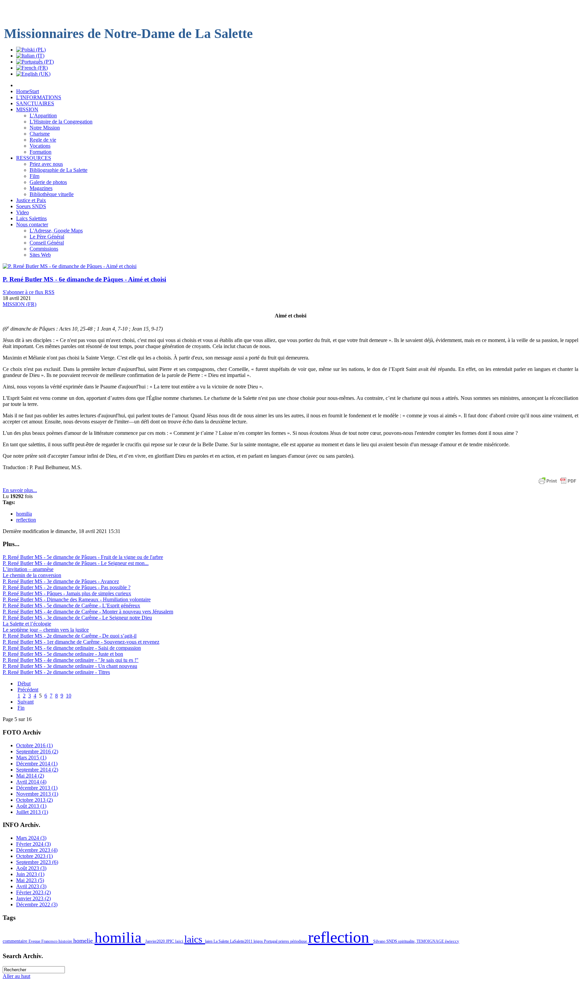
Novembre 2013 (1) (37, 794)
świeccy (452, 941)
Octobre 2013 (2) (34, 800)
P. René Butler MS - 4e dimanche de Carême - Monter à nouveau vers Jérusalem (88, 611)
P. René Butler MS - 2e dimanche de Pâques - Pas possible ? (66, 587)
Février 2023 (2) (33, 892)
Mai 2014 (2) (30, 776)
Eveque (35, 941)
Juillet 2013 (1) (32, 812)
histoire (66, 941)
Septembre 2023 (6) (37, 862)
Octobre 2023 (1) (34, 856)
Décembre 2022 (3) (36, 904)
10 (68, 695)
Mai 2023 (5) (30, 880)
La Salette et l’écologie (27, 624)
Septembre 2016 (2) (37, 751)
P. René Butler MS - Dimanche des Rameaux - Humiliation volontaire (77, 599)
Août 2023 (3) (31, 868)
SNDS (392, 941)
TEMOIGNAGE (431, 941)
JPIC (170, 941)
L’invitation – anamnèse (28, 569)
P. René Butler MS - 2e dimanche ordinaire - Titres (56, 672)
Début (24, 683)
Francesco (50, 941)
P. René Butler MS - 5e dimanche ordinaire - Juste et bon (63, 654)
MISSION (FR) (19, 304)
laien (209, 941)
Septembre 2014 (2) (37, 769)
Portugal (271, 941)
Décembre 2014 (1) (36, 763)
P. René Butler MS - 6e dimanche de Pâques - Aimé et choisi (84, 279)
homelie (83, 940)
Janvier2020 (155, 941)
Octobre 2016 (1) (34, 745)
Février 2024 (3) (33, 844)
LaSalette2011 (242, 941)
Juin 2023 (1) (30, 874)
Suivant (25, 702)
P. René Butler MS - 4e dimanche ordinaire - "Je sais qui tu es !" (71, 660)
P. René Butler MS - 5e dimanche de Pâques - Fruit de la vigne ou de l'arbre (83, 557)
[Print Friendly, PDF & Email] (557, 484)
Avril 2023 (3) (31, 886)
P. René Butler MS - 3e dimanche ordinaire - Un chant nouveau (70, 666)
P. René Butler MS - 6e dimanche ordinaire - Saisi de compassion (72, 648)
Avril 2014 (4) (31, 782)
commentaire (16, 941)
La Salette (222, 941)
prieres (284, 941)
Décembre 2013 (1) (36, 788)
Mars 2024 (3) (31, 838)
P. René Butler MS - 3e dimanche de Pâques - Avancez (61, 581)
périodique (299, 941)
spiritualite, (407, 941)
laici (179, 941)
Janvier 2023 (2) (33, 898)
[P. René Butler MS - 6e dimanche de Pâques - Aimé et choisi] (70, 266)
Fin (21, 708)
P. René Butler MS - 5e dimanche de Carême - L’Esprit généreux (71, 605)
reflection (26, 520)
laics (194, 939)
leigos (259, 941)
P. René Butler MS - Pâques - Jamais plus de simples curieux (67, 593)
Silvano (379, 941)
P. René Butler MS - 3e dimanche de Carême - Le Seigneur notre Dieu (77, 617)
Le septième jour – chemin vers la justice (46, 630)
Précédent (27, 689)
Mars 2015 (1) (31, 757)
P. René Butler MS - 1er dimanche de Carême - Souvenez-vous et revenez (81, 642)
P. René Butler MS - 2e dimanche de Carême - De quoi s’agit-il (70, 636)
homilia (24, 514)
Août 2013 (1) (31, 806)
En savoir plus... (20, 490)
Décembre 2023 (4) (36, 850)
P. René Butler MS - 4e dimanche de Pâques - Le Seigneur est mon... (76, 563)
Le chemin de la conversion (32, 575)
